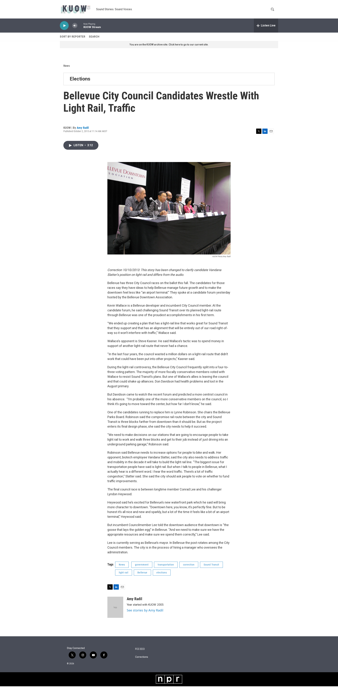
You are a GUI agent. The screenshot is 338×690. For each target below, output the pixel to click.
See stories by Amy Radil (145, 610)
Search (94, 36)
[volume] (75, 26)
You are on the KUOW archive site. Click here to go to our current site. (169, 44)
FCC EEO (140, 649)
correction (189, 564)
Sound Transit (211, 564)
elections (162, 572)
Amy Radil (83, 127)
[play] (64, 26)
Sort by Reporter (72, 36)
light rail (123, 572)
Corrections (141, 657)
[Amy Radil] (115, 607)
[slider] (80, 25)
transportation (166, 564)
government (142, 564)
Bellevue (142, 572)
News (66, 65)
